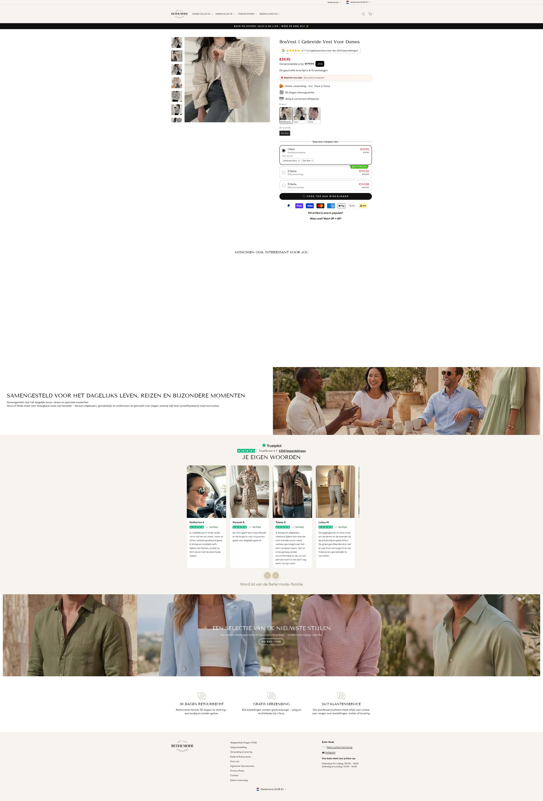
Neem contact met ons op (339, 747)
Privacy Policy (237, 770)
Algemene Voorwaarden (242, 766)
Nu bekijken (271, 641)
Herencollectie (224, 14)
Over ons (234, 761)
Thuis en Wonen (246, 14)
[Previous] (267, 575)
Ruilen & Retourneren (240, 756)
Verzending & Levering (241, 752)
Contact (234, 775)
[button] (325, 150)
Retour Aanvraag (239, 780)
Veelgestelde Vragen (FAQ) (243, 742)
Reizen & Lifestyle (269, 14)
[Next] (275, 575)
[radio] (286, 115)
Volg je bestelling (238, 747)
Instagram (330, 752)
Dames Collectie (201, 14)
